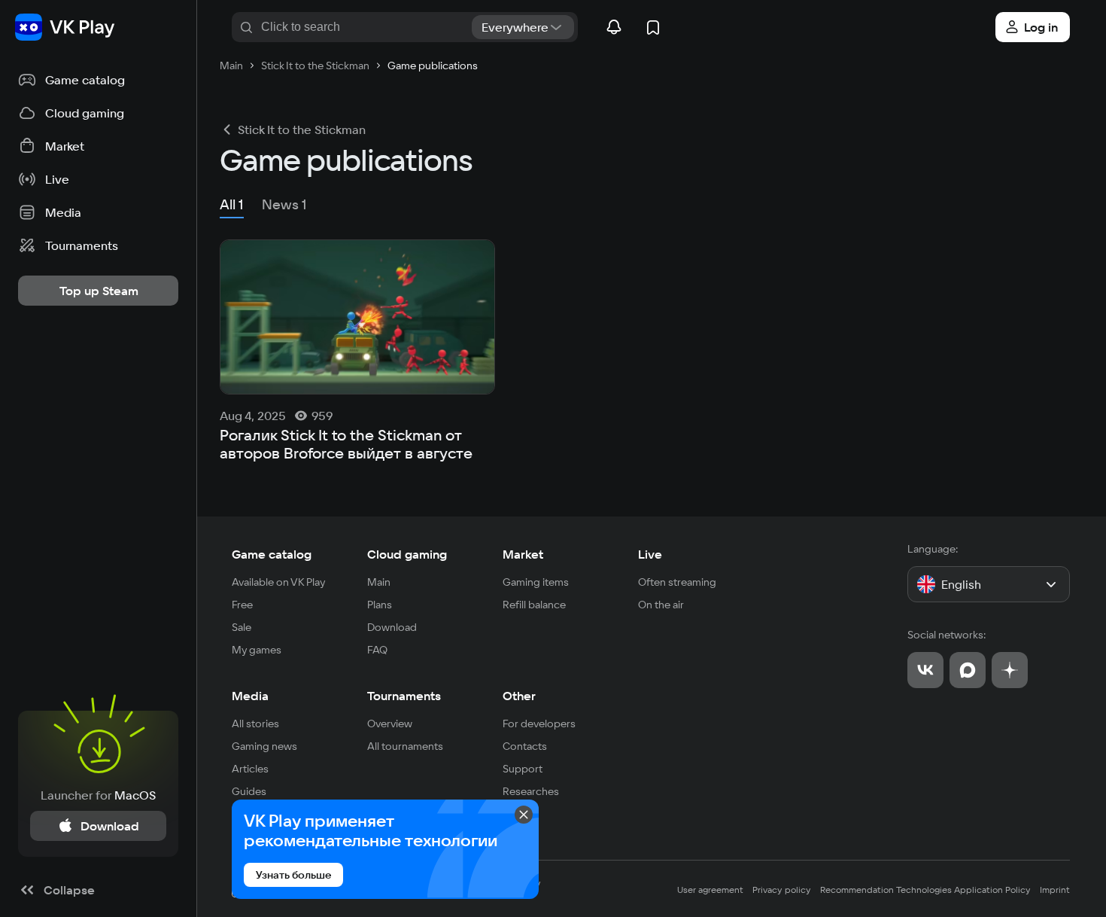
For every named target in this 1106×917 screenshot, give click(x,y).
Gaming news (264, 746)
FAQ (377, 650)
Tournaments (404, 695)
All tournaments (405, 746)
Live (650, 554)
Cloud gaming (407, 554)
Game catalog (271, 554)
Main (378, 582)
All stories (255, 723)
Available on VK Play (279, 582)
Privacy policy (781, 889)
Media (250, 695)
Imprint (1055, 889)
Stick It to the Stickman (302, 129)
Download (392, 627)
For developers (539, 723)
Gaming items (536, 582)
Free (242, 604)
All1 (232, 204)
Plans (379, 604)
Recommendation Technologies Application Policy (925, 889)
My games (256, 650)
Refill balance (534, 604)
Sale (241, 627)
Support (522, 768)
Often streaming (677, 582)
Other (519, 695)
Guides (249, 791)
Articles (250, 768)
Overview (389, 723)
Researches (531, 791)
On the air (661, 604)
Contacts (525, 746)
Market (523, 554)
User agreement (710, 889)
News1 (284, 204)
